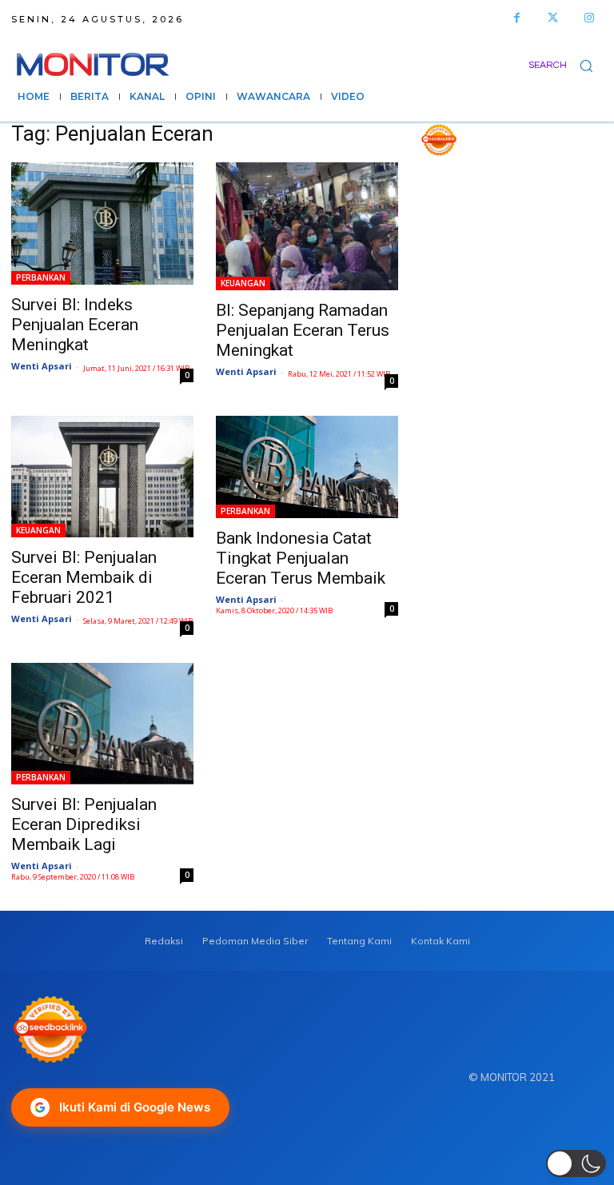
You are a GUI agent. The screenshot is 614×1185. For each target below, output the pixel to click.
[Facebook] (517, 18)
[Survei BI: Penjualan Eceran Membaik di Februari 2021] (102, 476)
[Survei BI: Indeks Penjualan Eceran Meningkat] (102, 223)
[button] (565, 65)
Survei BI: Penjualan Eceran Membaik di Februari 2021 (84, 577)
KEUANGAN (243, 283)
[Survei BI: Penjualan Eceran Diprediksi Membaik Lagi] (102, 723)
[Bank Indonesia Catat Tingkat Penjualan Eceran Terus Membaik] (307, 467)
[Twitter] (553, 18)
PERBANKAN (41, 277)
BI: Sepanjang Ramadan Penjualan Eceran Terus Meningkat (302, 330)
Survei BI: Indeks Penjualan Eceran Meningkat (74, 324)
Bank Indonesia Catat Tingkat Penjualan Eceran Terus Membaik (300, 558)
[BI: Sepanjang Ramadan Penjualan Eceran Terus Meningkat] (307, 226)
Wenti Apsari (41, 366)
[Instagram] (589, 18)
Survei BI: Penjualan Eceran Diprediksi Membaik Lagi (84, 824)
